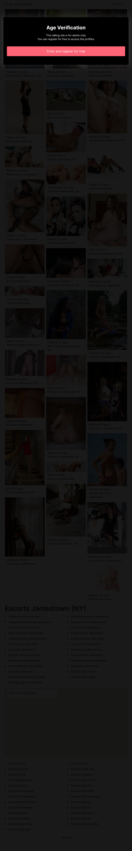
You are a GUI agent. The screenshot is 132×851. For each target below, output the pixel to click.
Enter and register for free (66, 51)
